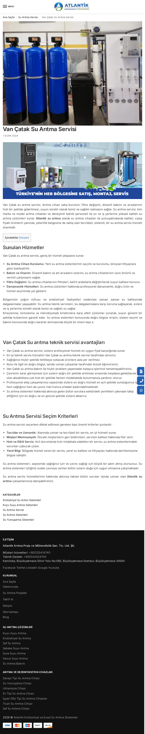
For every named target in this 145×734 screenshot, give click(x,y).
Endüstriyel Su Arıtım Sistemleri (22, 500)
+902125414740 (39, 552)
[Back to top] (137, 728)
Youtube (53, 567)
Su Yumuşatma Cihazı (17, 683)
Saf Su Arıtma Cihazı (16, 708)
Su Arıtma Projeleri (15, 593)
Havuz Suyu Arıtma (15, 658)
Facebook (9, 567)
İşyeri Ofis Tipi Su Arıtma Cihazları (25, 698)
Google (42, 567)
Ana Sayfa (9, 17)
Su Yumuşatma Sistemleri (18, 519)
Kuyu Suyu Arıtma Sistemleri (20, 505)
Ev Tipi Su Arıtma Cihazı (18, 693)
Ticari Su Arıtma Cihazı (17, 703)
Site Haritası (11, 612)
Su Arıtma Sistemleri (15, 514)
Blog (6, 617)
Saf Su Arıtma (11, 643)
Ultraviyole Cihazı (14, 688)
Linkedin (31, 567)
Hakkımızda (10, 586)
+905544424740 (34, 557)
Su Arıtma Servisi (28, 17)
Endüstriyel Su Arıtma (17, 638)
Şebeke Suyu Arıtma (16, 648)
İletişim (7, 605)
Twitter (20, 567)
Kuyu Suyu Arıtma (14, 633)
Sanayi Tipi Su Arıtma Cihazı (21, 678)
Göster (24, 237)
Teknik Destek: (13, 557)
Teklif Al (8, 599)
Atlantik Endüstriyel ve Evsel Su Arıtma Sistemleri (46, 717)
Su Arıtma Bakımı (14, 663)
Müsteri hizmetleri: (15, 552)
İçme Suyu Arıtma (14, 653)
